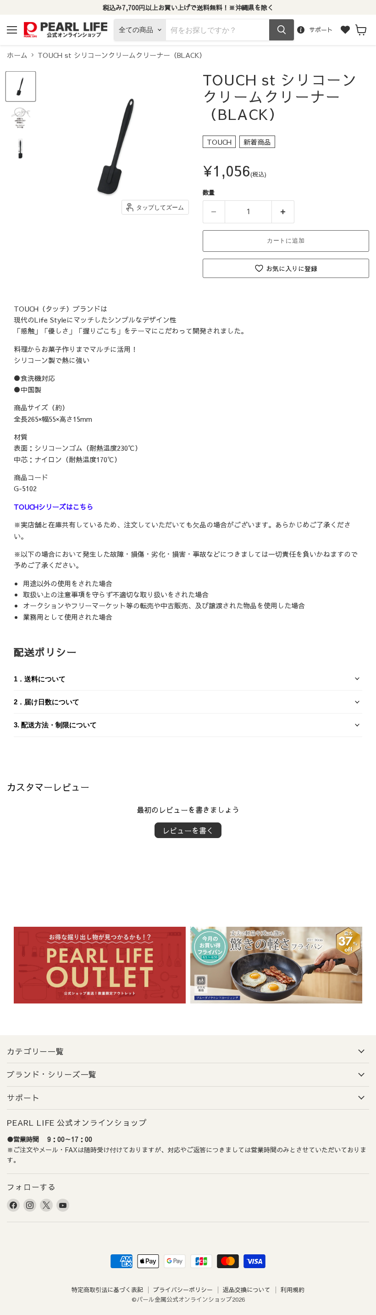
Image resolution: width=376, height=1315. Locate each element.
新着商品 (257, 142)
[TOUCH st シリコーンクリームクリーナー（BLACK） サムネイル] (20, 86)
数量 (209, 192)
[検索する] (281, 29)
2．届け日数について (46, 702)
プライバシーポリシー (183, 1290)
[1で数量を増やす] (283, 211)
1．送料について (40, 679)
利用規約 (292, 1290)
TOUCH (219, 142)
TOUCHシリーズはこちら (54, 506)
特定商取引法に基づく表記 (107, 1290)
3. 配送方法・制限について (55, 725)
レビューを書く (188, 830)
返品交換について (247, 1290)
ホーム (17, 55)
